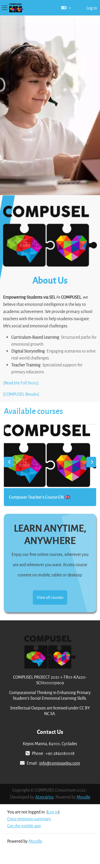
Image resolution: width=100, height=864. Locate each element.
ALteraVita (44, 797)
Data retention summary (29, 819)
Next (91, 462)
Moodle (83, 797)
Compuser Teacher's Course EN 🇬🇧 (39, 497)
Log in (91, 8)
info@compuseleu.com (59, 763)
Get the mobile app (24, 826)
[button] (66, 7)
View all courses (50, 597)
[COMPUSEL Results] (21, 394)
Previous (9, 462)
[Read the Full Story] (20, 383)
